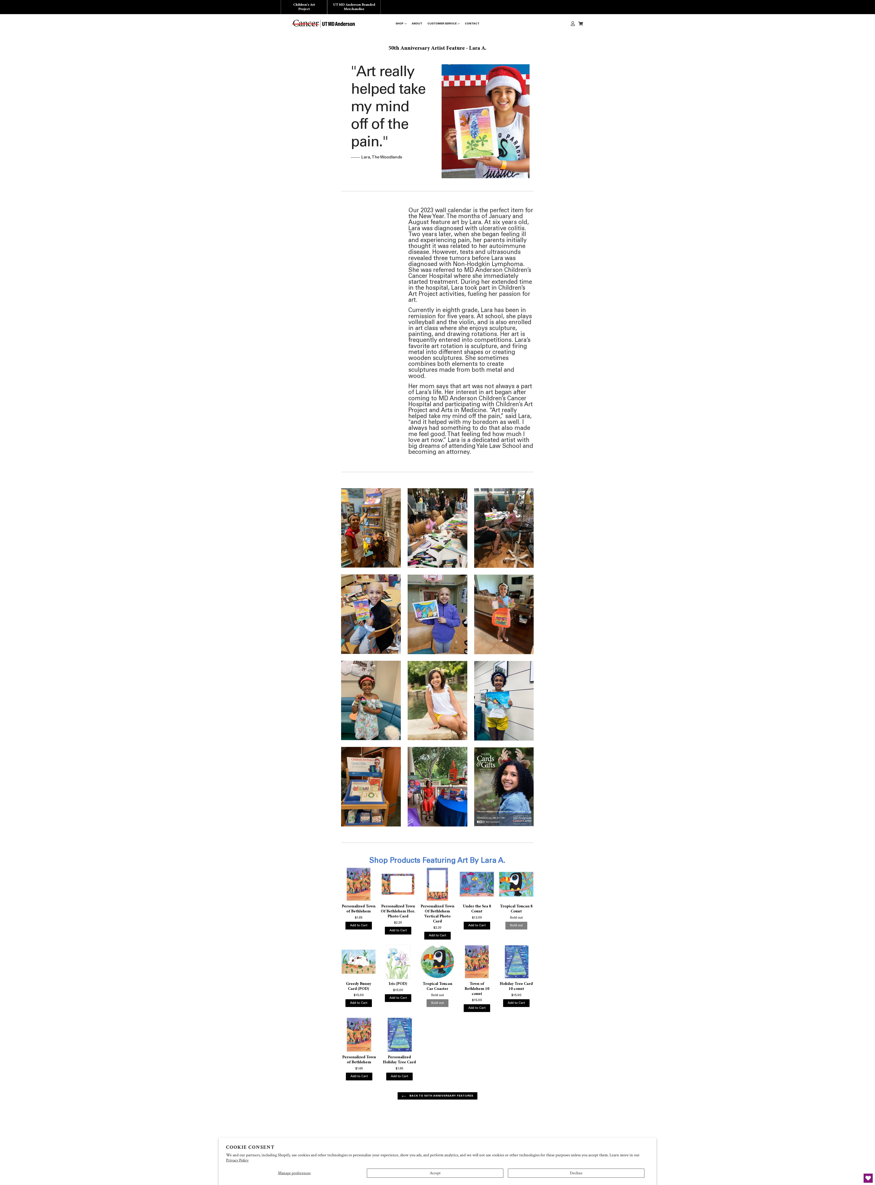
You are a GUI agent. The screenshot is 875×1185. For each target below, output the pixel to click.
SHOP (400, 23)
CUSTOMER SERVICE (442, 23)
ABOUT (417, 23)
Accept (435, 1173)
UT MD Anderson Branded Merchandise (354, 7)
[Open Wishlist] (868, 1178)
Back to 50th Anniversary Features (441, 1096)
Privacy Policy (237, 1160)
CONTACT (472, 23)
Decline (576, 1173)
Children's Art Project (304, 7)
